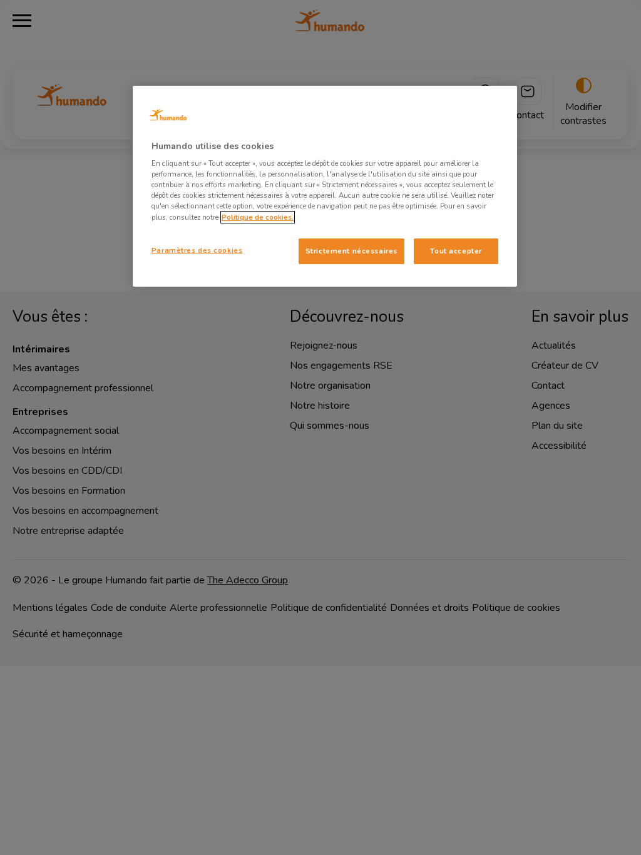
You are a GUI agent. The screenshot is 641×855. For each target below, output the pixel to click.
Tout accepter (455, 251)
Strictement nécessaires (351, 251)
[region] (325, 186)
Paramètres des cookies (197, 250)
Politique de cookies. (258, 217)
